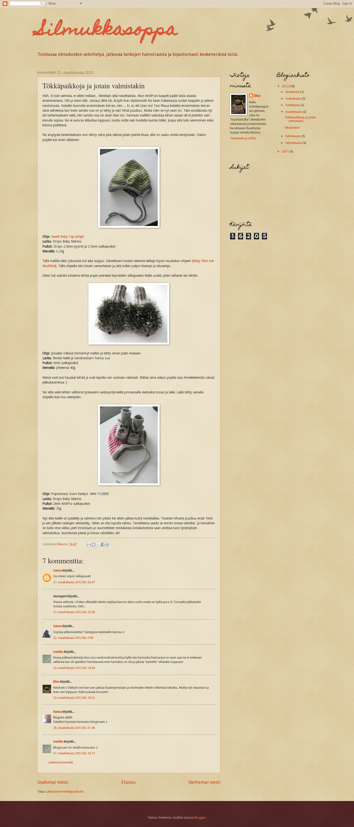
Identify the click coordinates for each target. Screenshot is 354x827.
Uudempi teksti (52, 782)
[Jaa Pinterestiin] (107, 544)
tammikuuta (294, 143)
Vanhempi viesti (204, 782)
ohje (79, 236)
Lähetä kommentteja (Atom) (65, 791)
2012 (285, 86)
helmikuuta (293, 136)
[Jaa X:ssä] (98, 544)
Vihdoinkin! (292, 127)
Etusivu (128, 782)
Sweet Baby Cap (62, 236)
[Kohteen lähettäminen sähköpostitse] (88, 544)
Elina (56, 681)
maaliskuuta (294, 112)
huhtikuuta (293, 105)
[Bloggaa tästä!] (93, 544)
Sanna (57, 570)
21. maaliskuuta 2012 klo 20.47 (74, 582)
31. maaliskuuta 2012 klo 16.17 (74, 753)
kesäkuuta (293, 92)
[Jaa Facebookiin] (102, 544)
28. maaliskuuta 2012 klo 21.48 (74, 728)
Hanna (57, 711)
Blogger (200, 817)
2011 (285, 151)
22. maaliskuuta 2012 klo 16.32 (74, 697)
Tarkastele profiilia (243, 138)
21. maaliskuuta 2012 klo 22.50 (74, 612)
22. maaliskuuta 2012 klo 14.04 (74, 668)
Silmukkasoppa (107, 31)
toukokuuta (294, 98)
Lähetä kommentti (60, 762)
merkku (58, 652)
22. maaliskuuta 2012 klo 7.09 (73, 638)
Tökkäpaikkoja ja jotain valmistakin (300, 119)
